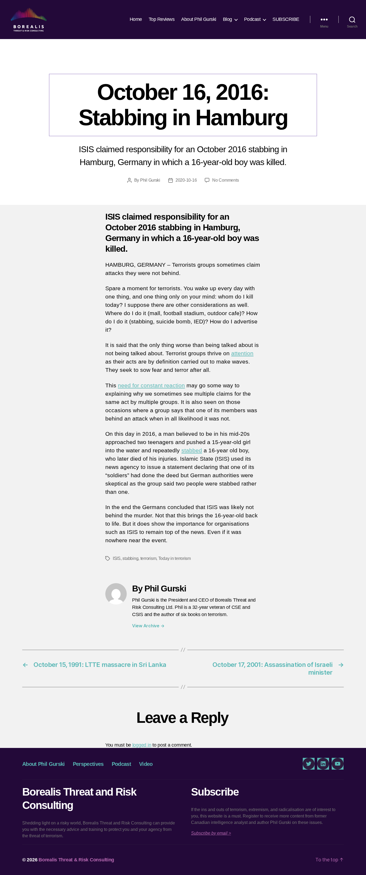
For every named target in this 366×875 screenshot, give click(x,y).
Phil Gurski (150, 180)
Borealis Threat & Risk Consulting (76, 859)
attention (242, 353)
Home (136, 19)
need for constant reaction (151, 385)
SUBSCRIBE (285, 19)
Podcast (252, 19)
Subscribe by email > (211, 833)
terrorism (148, 558)
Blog (227, 19)
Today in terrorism (174, 558)
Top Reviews (162, 19)
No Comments (225, 180)
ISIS (117, 558)
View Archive (148, 625)
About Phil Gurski (198, 19)
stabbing (130, 558)
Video (146, 764)
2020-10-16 (186, 180)
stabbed (191, 450)
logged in (141, 745)
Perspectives (183, 62)
